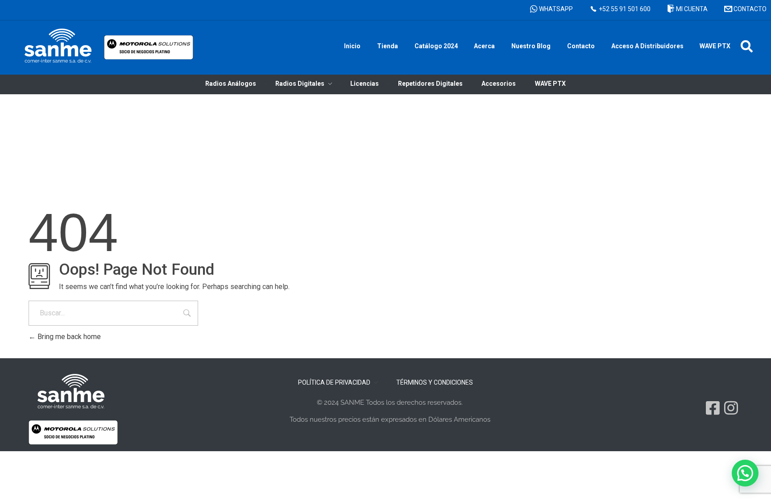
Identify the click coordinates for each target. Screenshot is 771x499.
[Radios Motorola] (58, 46)
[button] (747, 46)
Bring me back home (68, 336)
